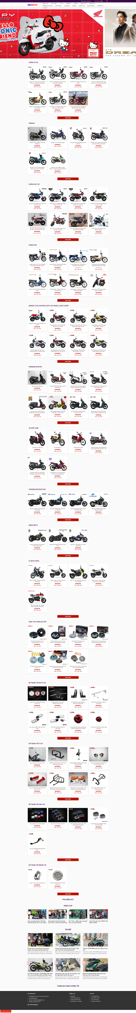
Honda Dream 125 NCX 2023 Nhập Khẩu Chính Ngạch (78, 290)
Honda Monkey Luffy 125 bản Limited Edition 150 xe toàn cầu (58, 351)
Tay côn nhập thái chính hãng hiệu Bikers (37, 849)
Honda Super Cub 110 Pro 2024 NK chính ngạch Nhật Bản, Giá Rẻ (37, 265)
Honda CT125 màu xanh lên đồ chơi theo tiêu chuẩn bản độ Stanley (37, 82)
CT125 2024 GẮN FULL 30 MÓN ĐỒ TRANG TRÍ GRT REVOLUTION (78, 107)
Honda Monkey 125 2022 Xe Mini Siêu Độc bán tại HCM (57, 326)
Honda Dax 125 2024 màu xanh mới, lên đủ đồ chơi (37, 204)
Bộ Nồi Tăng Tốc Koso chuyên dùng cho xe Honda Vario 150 (78, 667)
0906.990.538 (34, 998)
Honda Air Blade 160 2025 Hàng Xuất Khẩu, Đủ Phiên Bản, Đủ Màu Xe (37, 474)
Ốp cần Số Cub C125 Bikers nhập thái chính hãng (98, 824)
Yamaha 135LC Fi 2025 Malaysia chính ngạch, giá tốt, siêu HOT (37, 168)
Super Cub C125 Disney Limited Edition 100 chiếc (99, 290)
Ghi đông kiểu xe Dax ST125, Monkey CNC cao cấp (57, 703)
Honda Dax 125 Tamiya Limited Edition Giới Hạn (99, 229)
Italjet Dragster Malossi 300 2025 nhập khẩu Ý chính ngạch (57, 412)
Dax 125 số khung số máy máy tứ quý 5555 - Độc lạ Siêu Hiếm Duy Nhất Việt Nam (37, 229)
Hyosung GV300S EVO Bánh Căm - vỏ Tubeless (58, 509)
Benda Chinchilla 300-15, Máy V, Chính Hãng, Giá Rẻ (37, 545)
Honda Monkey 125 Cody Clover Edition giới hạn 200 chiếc (98, 351)
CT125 (61, 3)
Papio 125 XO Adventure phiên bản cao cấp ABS (78, 581)
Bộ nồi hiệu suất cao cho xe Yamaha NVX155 (78, 642)
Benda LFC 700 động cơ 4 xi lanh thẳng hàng (78, 545)
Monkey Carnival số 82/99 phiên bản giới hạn (37, 324)
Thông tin (100, 5)
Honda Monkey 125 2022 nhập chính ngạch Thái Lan (99, 326)
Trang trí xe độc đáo (96, 1001)
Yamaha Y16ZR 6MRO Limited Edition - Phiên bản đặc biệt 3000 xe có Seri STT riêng (58, 169)
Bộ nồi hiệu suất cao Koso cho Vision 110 (37, 667)
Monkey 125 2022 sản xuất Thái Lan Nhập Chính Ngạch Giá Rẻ (78, 326)
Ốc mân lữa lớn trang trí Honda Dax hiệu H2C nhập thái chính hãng (78, 728)
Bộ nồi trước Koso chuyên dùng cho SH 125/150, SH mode (58, 667)
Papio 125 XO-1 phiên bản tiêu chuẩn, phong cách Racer (99, 581)
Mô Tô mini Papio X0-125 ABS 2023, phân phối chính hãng (37, 606)
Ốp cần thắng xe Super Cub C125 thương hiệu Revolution (78, 824)
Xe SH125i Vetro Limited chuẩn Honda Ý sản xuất (78, 412)
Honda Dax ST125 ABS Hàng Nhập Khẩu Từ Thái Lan (58, 204)
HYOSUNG (66, 5)
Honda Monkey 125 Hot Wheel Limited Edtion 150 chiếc (78, 351)
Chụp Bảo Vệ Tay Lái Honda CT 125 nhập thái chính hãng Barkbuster (78, 788)
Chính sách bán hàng (75, 999)
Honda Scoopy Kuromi (37, 386)
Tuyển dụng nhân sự (75, 997)
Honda (75, 3)
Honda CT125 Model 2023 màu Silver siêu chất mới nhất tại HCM (98, 82)
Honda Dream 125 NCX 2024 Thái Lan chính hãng (58, 290)
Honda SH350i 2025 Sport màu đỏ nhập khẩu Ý (58, 387)
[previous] (4, 34)
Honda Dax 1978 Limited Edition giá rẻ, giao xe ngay (99, 204)
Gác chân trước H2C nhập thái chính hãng (58, 728)
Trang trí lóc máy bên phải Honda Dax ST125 (37, 703)
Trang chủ (45, 3)
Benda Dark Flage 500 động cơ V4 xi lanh (58, 545)
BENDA (74, 5)
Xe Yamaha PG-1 (58, 447)
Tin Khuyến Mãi (94, 996)
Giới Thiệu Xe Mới (95, 997)
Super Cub (92, 3)
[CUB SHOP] (33, 5)
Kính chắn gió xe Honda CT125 (37, 763)
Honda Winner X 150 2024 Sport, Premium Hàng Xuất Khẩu (57, 473)
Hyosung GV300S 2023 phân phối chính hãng (37, 509)
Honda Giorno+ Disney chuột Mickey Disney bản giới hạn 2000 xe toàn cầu (37, 413)
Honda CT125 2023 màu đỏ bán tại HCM (78, 82)
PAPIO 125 (81, 5)
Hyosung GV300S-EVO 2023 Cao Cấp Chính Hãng (78, 509)
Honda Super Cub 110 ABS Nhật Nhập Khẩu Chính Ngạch (78, 265)
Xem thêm (68, 118)
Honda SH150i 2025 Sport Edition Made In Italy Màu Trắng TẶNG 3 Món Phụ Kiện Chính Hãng (78, 387)
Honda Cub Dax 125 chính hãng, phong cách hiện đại (78, 204)
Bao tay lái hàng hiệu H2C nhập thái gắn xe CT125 (37, 788)
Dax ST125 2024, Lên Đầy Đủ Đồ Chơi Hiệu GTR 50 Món (78, 229)
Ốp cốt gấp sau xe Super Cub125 (37, 823)
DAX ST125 (83, 3)
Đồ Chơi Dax (90, 5)
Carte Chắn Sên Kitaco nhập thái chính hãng (98, 703)
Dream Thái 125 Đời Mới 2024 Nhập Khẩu (37, 290)
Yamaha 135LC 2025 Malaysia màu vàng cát (78, 143)
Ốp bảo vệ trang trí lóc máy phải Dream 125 (57, 883)
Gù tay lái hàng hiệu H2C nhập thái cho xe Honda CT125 (99, 763)
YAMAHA (68, 3)
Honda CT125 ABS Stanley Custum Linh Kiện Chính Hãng (58, 82)
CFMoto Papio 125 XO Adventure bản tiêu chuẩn (57, 581)
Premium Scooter (47, 5)
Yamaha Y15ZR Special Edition (58, 142)
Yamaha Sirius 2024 (78, 447)
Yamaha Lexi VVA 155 (37, 447)
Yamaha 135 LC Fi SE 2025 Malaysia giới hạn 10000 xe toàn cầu (98, 143)
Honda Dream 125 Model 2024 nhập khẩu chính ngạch (58, 265)
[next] (131, 34)
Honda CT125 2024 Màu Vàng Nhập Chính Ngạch (37, 107)
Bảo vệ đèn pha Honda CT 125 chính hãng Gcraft (99, 788)
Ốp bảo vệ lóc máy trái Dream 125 (37, 883)
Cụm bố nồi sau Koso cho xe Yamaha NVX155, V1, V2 (37, 642)
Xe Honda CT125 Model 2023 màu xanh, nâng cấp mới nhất (58, 107)
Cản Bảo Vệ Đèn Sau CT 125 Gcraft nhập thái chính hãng (58, 763)
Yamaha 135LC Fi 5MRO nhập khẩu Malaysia (37, 143)
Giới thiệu (54, 3)
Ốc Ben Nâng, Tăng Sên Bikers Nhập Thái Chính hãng (78, 703)
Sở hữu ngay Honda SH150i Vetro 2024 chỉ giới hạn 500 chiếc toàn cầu (98, 413)
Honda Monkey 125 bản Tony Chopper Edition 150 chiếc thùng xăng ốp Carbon (37, 351)
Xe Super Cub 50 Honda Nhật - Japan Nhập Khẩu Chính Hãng (99, 265)
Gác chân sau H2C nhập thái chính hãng (37, 728)
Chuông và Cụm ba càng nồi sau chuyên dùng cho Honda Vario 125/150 (98, 642)
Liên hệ (45, 8)
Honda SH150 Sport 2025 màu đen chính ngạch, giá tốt (99, 387)
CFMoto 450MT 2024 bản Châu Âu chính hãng (37, 581)
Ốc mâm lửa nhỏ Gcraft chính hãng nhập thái (99, 728)
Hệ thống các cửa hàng (76, 1001)
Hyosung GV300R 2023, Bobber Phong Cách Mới (99, 509)
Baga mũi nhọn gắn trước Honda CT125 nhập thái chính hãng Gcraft (58, 788)
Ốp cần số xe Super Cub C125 (58, 823)
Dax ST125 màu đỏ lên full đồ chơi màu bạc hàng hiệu (58, 229)
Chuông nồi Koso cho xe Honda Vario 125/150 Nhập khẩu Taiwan (57, 642)
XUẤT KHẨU (58, 5)
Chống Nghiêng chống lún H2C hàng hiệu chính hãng (78, 763)
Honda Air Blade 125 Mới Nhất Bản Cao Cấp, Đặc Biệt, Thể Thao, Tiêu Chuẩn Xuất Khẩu (99, 449)
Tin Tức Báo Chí (95, 999)
